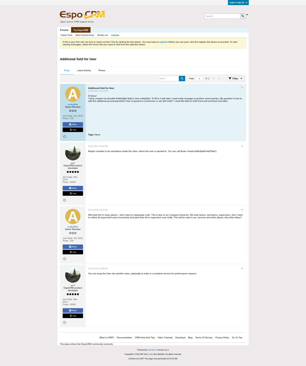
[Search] (242, 16)
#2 (242, 146)
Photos (102, 70)
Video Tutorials (165, 337)
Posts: (66, 118)
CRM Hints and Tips (145, 337)
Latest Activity (84, 70)
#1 (242, 87)
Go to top (237, 337)
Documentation (124, 337)
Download (180, 337)
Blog (190, 337)
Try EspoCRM (80, 30)
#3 (242, 210)
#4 (242, 268)
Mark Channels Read (85, 35)
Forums (64, 30)
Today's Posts (66, 35)
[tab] (66, 70)
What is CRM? (106, 337)
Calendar (115, 35)
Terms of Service (204, 337)
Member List (102, 35)
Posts (66, 70)
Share (74, 124)
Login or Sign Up (236, 2)
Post (74, 129)
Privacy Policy (222, 337)
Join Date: (68, 116)
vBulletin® (152, 350)
